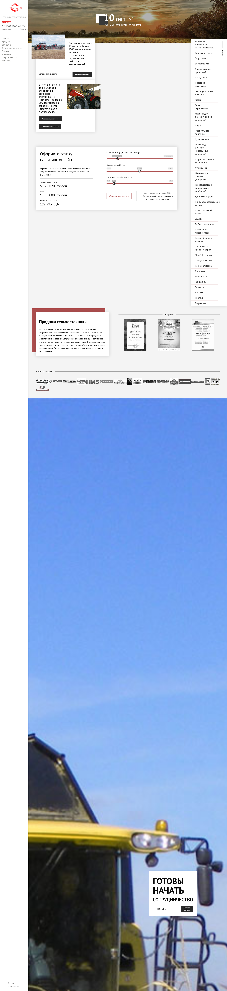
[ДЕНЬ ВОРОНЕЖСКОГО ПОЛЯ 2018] (169, 350)
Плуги (198, 125)
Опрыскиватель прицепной (202, 70)
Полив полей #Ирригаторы (202, 231)
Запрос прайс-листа (13, 984)
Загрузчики (200, 58)
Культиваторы (202, 139)
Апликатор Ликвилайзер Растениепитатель (204, 44)
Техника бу (200, 281)
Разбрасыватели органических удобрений (203, 188)
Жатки (198, 99)
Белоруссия (6, 29)
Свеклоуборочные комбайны (204, 93)
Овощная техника (204, 260)
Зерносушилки (202, 63)
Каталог (6, 41)
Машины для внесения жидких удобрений (203, 116)
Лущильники (201, 167)
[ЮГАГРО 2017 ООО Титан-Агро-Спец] (203, 350)
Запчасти (6, 44)
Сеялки (198, 218)
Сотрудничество (10, 57)
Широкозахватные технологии (204, 161)
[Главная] (15, 7)
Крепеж (199, 297)
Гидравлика (200, 303)
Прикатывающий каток (203, 212)
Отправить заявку (119, 196)
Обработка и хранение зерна (203, 248)
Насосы (199, 292)
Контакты (6, 60)
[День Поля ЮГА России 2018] (135, 350)
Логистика (200, 271)
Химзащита (201, 276)
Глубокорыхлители (204, 224)
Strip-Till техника (203, 255)
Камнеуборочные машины (204, 240)
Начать (161, 909)
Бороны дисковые (204, 52)
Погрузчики (201, 77)
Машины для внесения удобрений (201, 176)
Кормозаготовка (203, 265)
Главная (5, 38)
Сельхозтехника (82, 74)
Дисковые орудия (204, 196)
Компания (6, 54)
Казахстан (24, 29)
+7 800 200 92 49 (13, 25)
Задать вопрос (187, 909)
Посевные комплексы (200, 84)
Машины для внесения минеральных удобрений (201, 149)
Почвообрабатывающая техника (206, 203)
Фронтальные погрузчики (202, 132)
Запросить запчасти (12, 48)
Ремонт (5, 51)
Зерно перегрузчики (201, 107)
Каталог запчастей (50, 126)
